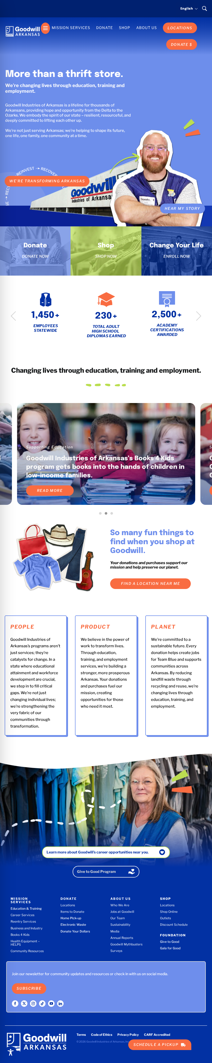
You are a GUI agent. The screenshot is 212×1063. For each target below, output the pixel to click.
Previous (13, 316)
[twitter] (24, 1003)
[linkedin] (60, 1003)
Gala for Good (170, 948)
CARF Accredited (157, 1035)
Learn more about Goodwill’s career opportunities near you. (98, 852)
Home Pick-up (70, 918)
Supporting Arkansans (50, 447)
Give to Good (169, 942)
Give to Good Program (96, 871)
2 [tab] (107, 514)
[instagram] (33, 1003)
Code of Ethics (101, 1035)
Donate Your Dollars (75, 931)
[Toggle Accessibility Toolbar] (10, 1052)
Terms (81, 1035)
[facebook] (15, 1003)
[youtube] (51, 1003)
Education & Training (26, 908)
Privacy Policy (128, 1035)
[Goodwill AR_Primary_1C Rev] (23, 24)
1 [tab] (101, 514)
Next (199, 316)
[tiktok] (42, 1003)
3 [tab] (113, 514)
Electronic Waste (73, 924)
